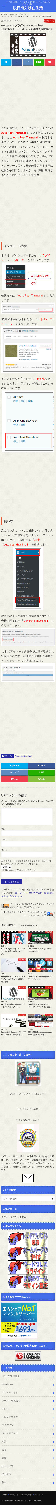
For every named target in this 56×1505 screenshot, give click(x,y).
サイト (4, 850)
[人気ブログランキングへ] (28, 1355)
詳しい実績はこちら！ (28, 1120)
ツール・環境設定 (11, 1400)
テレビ (5, 1408)
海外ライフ (7, 1466)
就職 (4, 1457)
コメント (6, 806)
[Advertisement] (28, 98)
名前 (3, 829)
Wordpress (7, 1384)
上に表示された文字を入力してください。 (20, 870)
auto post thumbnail (24, 756)
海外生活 (6, 1474)
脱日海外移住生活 (28, 7)
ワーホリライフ (10, 1433)
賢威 (4, 1482)
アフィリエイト (10, 1392)
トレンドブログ (10, 1416)
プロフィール (13, 1495)
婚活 (4, 1441)
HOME (4, 1495)
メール (4, 839)
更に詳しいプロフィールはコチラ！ (28, 1093)
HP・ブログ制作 (10, 1376)
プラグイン (8, 756)
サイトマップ (38, 1495)
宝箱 (4, 1449)
